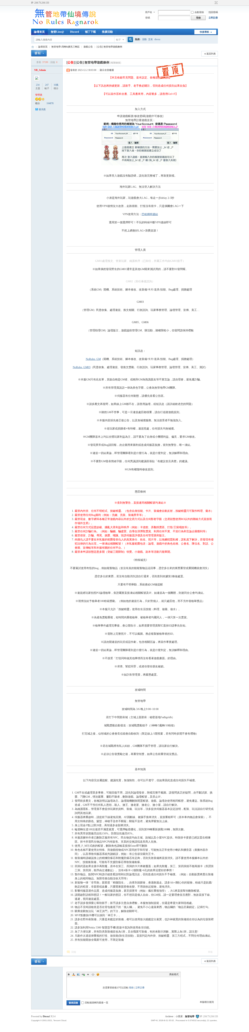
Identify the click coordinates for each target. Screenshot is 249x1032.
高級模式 (174, 974)
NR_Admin (40, 70)
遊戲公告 (88, 46)
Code (93, 974)
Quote (88, 974)
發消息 (42, 109)
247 (47, 85)
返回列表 (211, 53)
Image (78, 974)
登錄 (131, 987)
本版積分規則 (207, 1002)
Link (83, 974)
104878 (49, 103)
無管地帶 (32, 47)
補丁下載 (90, 31)
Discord (74, 31)
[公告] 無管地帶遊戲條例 (109, 46)
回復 (73, 952)
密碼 (147, 17)
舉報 (210, 952)
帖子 (118, 39)
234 (37, 85)
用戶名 (148, 12)
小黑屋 (179, 1016)
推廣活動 (107, 31)
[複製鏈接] (115, 62)
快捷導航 (204, 32)
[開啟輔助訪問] (212, 2)
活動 (144, 39)
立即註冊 (213, 17)
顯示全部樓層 (107, 70)
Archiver (169, 1016)
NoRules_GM (93, 359)
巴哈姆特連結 (150, 214)
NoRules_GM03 (81, 367)
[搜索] (129, 39)
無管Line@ (57, 31)
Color (73, 974)
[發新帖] (39, 53)
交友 (150, 39)
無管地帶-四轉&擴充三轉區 (65, 46)
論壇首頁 (39, 31)
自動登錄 (199, 12)
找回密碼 (213, 12)
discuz (157, 39)
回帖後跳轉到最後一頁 (96, 1002)
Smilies (98, 974)
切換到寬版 (215, 2)
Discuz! (46, 1016)
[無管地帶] (65, 26)
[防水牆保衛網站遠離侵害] (197, 1016)
